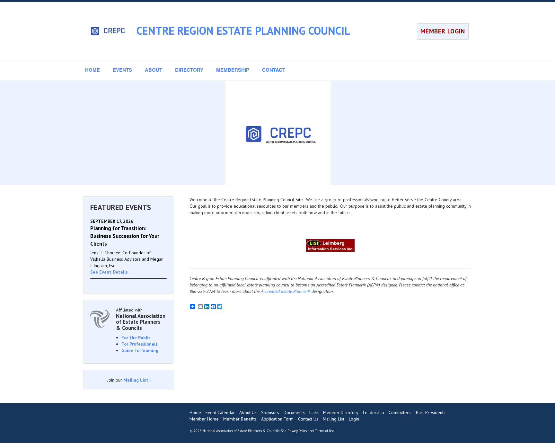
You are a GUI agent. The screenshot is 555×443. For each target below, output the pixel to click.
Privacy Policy (297, 431)
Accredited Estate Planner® (285, 291)
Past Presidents (430, 412)
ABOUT (153, 69)
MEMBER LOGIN (442, 31)
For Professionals (139, 344)
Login (354, 419)
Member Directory (340, 412)
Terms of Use (325, 431)
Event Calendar (220, 412)
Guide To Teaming (139, 350)
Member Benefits (240, 419)
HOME (92, 69)
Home (195, 412)
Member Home (204, 419)
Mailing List (135, 380)
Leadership (373, 412)
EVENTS (122, 69)
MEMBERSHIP (232, 69)
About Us (248, 412)
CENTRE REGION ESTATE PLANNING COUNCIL (243, 30)
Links (314, 412)
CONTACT (273, 69)
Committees (400, 412)
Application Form (277, 419)
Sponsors (270, 412)
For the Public (136, 337)
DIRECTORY (189, 69)
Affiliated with (140, 319)
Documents (294, 412)
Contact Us (308, 419)
